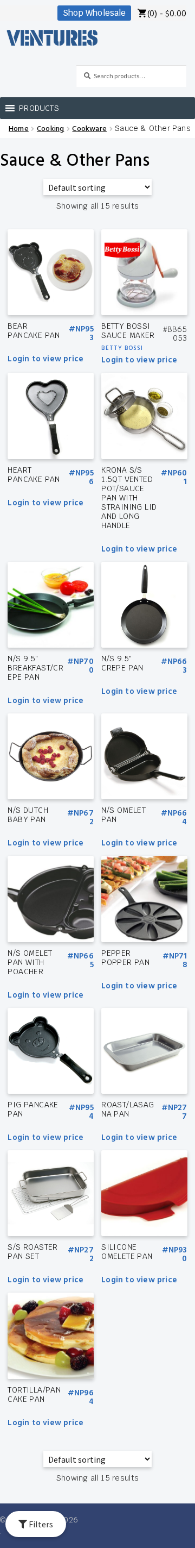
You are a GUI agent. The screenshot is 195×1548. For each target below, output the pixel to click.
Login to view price (45, 359)
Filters (40, 1524)
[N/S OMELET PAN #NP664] (144, 756)
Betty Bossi (122, 348)
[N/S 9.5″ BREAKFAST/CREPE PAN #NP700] (50, 605)
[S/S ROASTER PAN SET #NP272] (50, 1193)
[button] (39, 108)
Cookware (89, 129)
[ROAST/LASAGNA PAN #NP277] (144, 1051)
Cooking (50, 129)
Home (19, 129)
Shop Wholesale (94, 13)
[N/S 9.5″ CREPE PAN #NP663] (144, 605)
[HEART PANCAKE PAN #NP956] (50, 416)
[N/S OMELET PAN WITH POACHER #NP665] (50, 899)
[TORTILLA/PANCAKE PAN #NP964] (50, 1335)
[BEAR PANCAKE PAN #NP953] (50, 272)
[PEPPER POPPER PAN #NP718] (144, 899)
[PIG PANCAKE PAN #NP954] (50, 1051)
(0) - (166, 14)
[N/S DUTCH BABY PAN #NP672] (50, 756)
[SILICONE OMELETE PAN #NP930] (144, 1193)
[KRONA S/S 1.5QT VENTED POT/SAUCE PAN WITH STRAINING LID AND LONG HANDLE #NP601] (144, 416)
